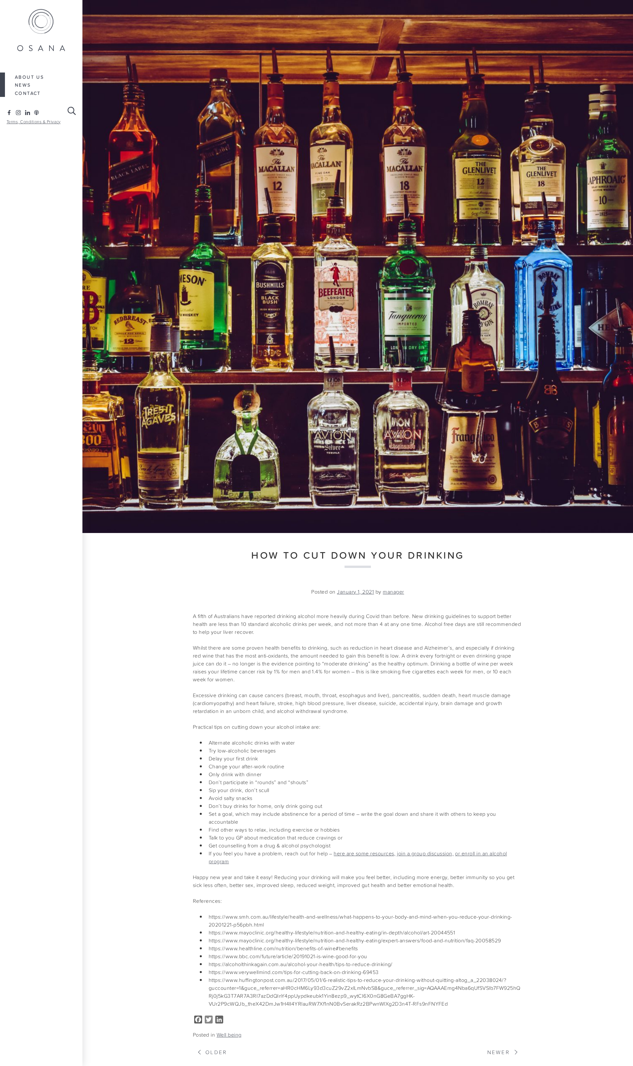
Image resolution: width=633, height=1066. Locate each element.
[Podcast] (36, 112)
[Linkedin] (27, 112)
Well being (229, 1035)
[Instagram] (18, 112)
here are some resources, (365, 853)
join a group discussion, (425, 853)
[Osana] (41, 30)
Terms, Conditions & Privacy (34, 122)
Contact (28, 93)
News (23, 85)
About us (29, 77)
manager (393, 592)
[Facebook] (9, 112)
